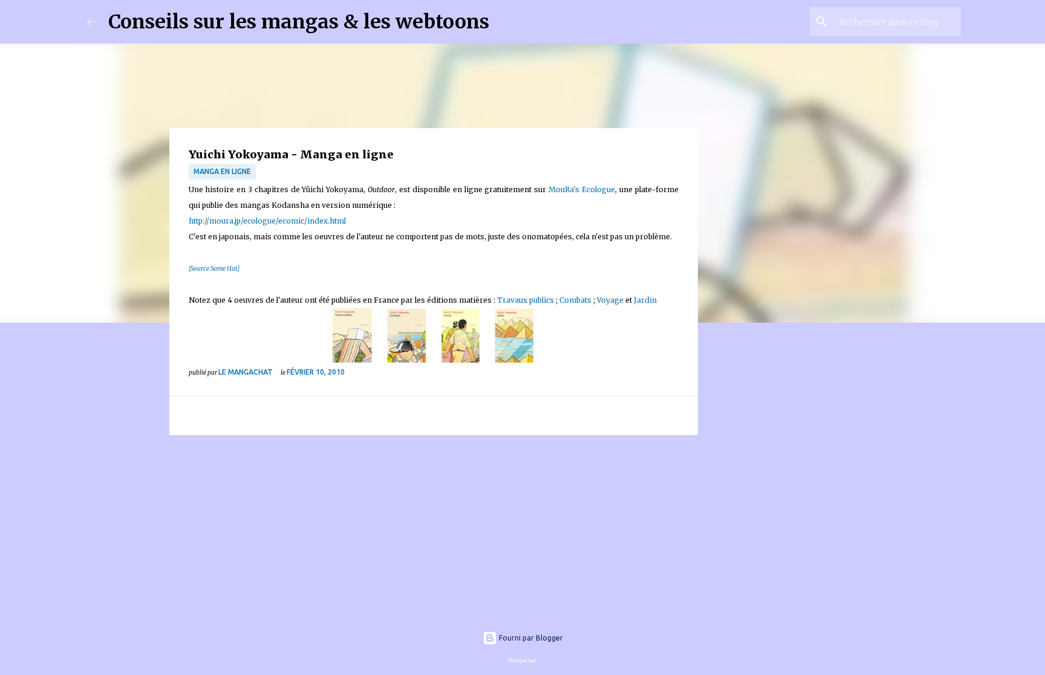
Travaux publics (525, 300)
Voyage (609, 300)
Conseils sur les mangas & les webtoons (298, 22)
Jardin (645, 300)
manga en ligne (222, 171)
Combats (574, 300)
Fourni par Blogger (530, 638)
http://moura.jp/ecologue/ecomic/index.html (267, 220)
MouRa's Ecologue (582, 189)
